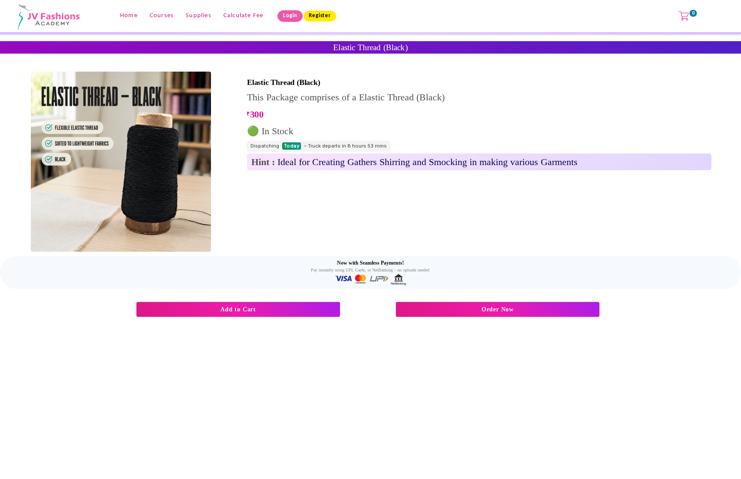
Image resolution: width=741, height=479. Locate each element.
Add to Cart (238, 309)
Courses (162, 15)
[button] (121, 162)
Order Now (498, 309)
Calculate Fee (243, 15)
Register (320, 15)
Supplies (198, 15)
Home (129, 15)
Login (290, 15)
